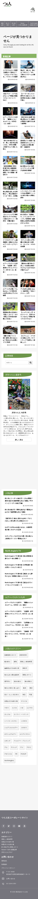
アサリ (29, 747)
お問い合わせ (10, 879)
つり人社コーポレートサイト (14, 817)
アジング (14, 747)
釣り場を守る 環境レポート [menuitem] (9, 847)
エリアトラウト (25, 734)
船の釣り (7, 661)
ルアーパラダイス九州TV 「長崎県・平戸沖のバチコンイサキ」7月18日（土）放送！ (19, 634)
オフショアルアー (10, 734)
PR (16, 754)
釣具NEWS (23, 655)
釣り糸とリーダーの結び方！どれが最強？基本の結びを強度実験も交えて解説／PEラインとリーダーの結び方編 (19, 501)
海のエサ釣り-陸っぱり (12, 688)
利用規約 (4, 864)
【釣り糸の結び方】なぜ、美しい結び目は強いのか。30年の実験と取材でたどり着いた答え (10, 145)
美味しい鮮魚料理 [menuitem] (6, 839)
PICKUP (23, 754)
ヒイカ (14, 708)
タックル (7, 714)
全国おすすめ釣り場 (11, 701)
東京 (31, 688)
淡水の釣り (17, 681)
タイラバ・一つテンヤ (21, 714)
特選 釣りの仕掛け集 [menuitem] (7, 844)
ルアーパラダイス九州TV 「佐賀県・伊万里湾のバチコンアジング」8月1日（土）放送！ (10, 268)
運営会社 (4, 861)
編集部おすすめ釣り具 (11, 668)
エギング (7, 741)
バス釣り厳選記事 (22, 24)
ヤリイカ (24, 701)
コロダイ (24, 727)
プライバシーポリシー (8, 868)
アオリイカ (8, 754)
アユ (5, 747)
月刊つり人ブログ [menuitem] (6, 852)
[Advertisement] (7, 14)
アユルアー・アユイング (22, 741)
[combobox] (17, 362)
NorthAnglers (9, 760)
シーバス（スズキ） (11, 721)
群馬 (15, 661)
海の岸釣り (28, 681)
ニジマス (30, 708)
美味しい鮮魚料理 (26, 661)
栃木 (24, 688)
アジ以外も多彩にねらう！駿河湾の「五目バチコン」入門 (27, 291)
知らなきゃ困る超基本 (11, 675)
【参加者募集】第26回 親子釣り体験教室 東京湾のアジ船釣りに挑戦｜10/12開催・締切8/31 (10, 170)
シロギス (24, 721)
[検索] (31, 363)
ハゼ (21, 708)
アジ (21, 747)
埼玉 (24, 694)
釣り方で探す (7, 24)
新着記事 (2, 24)
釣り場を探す (13, 24)
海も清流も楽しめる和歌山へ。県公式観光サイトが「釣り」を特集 (10, 194)
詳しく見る (19, 440)
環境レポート (27, 675)
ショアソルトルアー (11, 727)
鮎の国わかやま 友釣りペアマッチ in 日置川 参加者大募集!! (27, 168)
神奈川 (25, 668)
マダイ (6, 708)
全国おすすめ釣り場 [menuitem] (7, 842)
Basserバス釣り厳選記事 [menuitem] (9, 850)
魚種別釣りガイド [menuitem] (6, 836)
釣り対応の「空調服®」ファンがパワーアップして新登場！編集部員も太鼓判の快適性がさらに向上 (27, 219)
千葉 (30, 694)
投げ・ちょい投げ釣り (11, 694)
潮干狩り (7, 681)
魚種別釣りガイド (10, 655)
